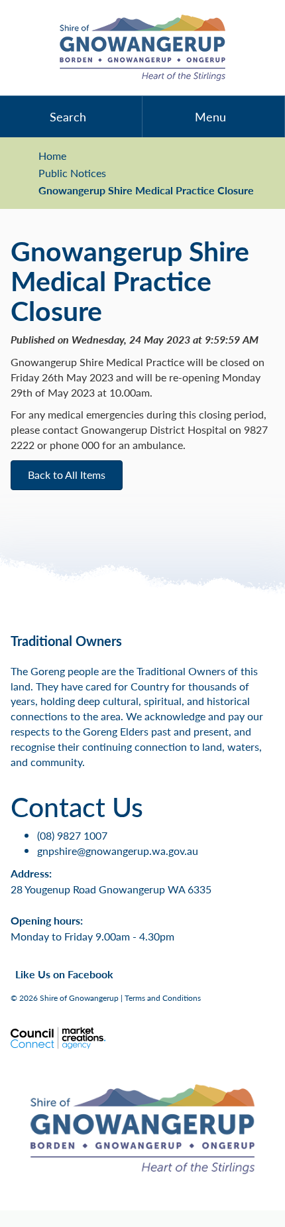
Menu (210, 116)
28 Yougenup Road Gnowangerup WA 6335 (111, 889)
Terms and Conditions (163, 997)
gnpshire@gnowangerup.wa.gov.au (117, 850)
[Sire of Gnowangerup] (142, 48)
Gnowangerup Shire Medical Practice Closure (146, 190)
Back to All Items (66, 474)
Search (68, 116)
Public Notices (72, 173)
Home (52, 156)
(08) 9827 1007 (72, 835)
